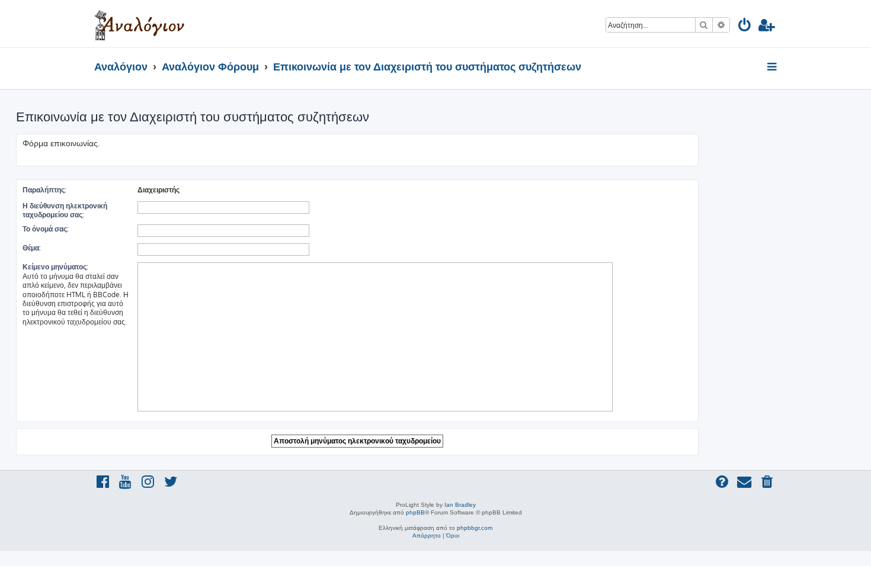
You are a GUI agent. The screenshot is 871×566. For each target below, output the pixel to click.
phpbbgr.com (474, 528)
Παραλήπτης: (44, 189)
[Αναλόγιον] (139, 23)
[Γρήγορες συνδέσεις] (773, 67)
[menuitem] (745, 27)
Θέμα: (32, 247)
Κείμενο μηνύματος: (55, 266)
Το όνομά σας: (46, 228)
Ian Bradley (460, 504)
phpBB (415, 512)
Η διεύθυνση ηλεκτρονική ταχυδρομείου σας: (65, 210)
